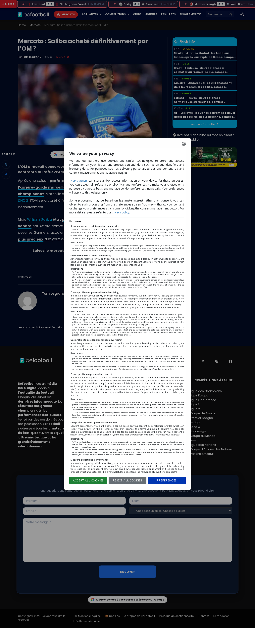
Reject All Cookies (127, 480)
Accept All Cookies (88, 480)
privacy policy (120, 212)
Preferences (167, 480)
